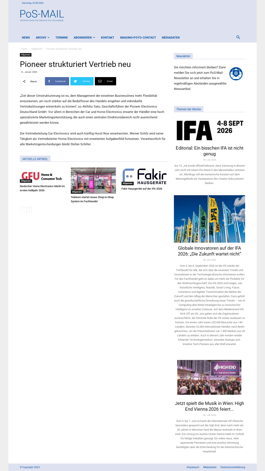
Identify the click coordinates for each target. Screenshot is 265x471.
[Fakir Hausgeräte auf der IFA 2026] (145, 176)
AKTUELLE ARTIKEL (35, 159)
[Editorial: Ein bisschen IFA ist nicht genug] (209, 130)
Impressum (193, 467)
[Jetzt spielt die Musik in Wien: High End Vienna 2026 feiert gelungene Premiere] (209, 377)
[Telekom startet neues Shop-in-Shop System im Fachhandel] (94, 180)
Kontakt (107, 37)
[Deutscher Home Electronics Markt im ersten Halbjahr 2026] (43, 175)
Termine (61, 37)
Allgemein (36, 48)
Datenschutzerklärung (232, 467)
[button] (238, 38)
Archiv (41, 37)
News (26, 37)
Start (24, 48)
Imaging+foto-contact (138, 37)
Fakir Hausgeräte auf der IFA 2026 (142, 188)
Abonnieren (83, 37)
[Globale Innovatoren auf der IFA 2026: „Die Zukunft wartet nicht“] (209, 219)
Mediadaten (171, 37)
